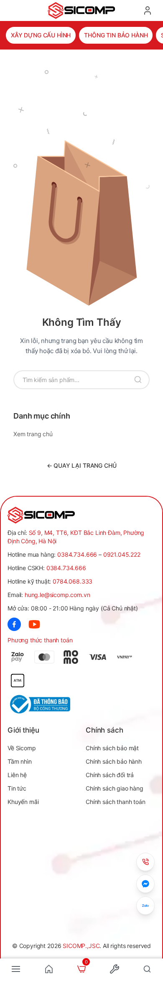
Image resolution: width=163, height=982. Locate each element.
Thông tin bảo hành (116, 35)
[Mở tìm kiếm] (147, 969)
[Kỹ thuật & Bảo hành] (145, 862)
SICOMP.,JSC (81, 945)
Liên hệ (17, 774)
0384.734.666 (77, 554)
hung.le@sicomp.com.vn (57, 594)
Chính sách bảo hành (114, 761)
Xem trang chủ (33, 433)
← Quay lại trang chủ (82, 465)
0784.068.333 (72, 581)
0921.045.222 (121, 554)
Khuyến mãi (23, 801)
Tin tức (17, 788)
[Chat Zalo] (145, 905)
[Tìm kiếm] (138, 379)
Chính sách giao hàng (114, 788)
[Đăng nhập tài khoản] (147, 10)
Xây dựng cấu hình (41, 35)
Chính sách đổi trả (110, 774)
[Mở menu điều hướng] (16, 969)
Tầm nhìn (20, 761)
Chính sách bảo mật (112, 748)
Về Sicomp (22, 748)
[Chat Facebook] (145, 884)
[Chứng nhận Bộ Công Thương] (45, 704)
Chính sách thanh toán (115, 801)
